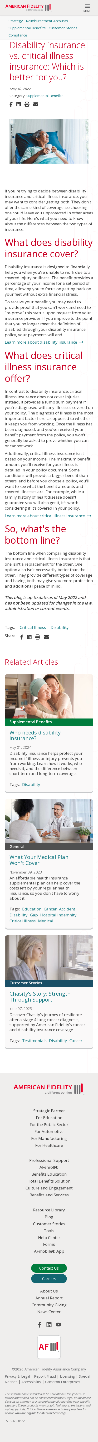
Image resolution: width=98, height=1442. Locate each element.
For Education (49, 1117)
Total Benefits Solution (49, 1181)
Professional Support (49, 1160)
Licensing (67, 1376)
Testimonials (34, 1040)
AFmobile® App (49, 1251)
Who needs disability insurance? (35, 735)
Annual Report (49, 1298)
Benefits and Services (49, 1195)
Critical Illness (33, 627)
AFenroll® (49, 1167)
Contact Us (49, 1268)
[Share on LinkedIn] (18, 104)
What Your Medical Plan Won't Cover (39, 860)
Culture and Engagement (49, 1188)
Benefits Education (49, 1174)
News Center (49, 1311)
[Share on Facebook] (11, 104)
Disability (60, 627)
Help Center (49, 1237)
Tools (49, 1230)
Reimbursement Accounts (47, 20)
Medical (45, 921)
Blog (49, 1217)
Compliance (18, 35)
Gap (34, 915)
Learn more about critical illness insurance (45, 515)
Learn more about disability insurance (41, 342)
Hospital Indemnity (58, 915)
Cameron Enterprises (62, 1381)
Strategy (16, 20)
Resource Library (49, 1210)
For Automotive (49, 1131)
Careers (49, 1278)
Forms (49, 1244)
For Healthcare (49, 1145)
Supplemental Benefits (27, 28)
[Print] (26, 104)
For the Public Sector (49, 1124)
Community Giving (49, 1305)
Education (31, 909)
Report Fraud (45, 1376)
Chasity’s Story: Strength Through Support (40, 997)
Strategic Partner (49, 1110)
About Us (49, 1291)
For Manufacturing (49, 1138)
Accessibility (31, 1381)
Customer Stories (63, 28)
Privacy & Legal (17, 1376)
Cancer (50, 909)
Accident (67, 909)
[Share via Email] (35, 104)
